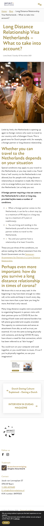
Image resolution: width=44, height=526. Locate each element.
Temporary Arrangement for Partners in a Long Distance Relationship (21, 257)
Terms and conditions (27, 510)
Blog (11, 11)
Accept (6, 522)
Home (4, 11)
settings (17, 519)
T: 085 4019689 (8, 487)
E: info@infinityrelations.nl (13, 490)
